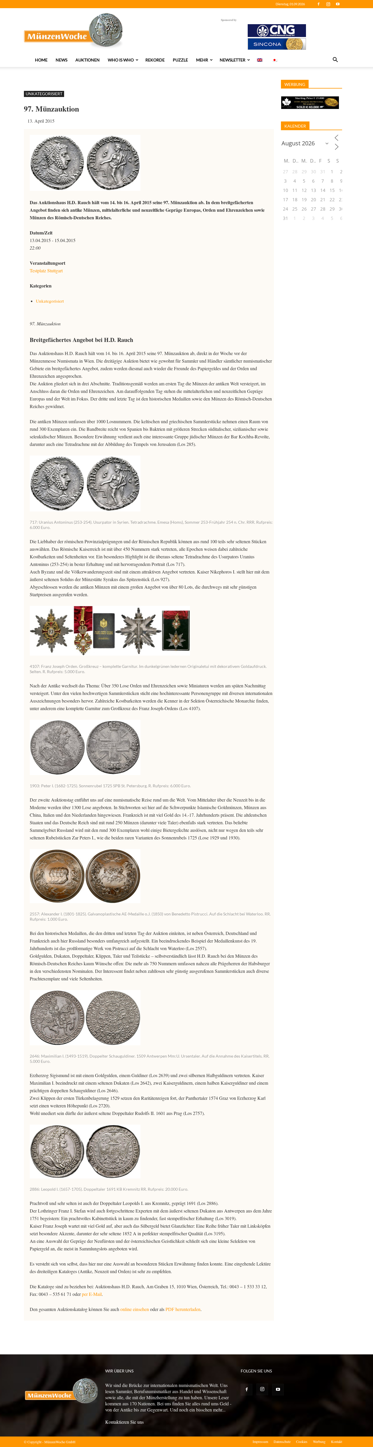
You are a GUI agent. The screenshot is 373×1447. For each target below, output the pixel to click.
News (61, 59)
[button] (335, 60)
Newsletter (232, 59)
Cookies (301, 1441)
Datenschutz (282, 1441)
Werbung (319, 1441)
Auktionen (87, 59)
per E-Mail (92, 1294)
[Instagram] (328, 4)
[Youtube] (337, 4)
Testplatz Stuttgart (46, 270)
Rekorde (155, 59)
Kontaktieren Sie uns (124, 1422)
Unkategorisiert (44, 93)
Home (41, 59)
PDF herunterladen (183, 1309)
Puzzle (180, 59)
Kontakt (336, 1441)
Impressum (260, 1441)
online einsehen (134, 1309)
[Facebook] (318, 4)
